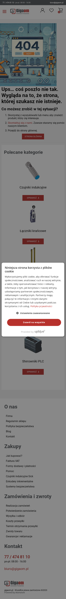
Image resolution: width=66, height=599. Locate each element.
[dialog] (33, 299)
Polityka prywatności (41, 306)
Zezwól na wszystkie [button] (34, 322)
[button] (33, 313)
